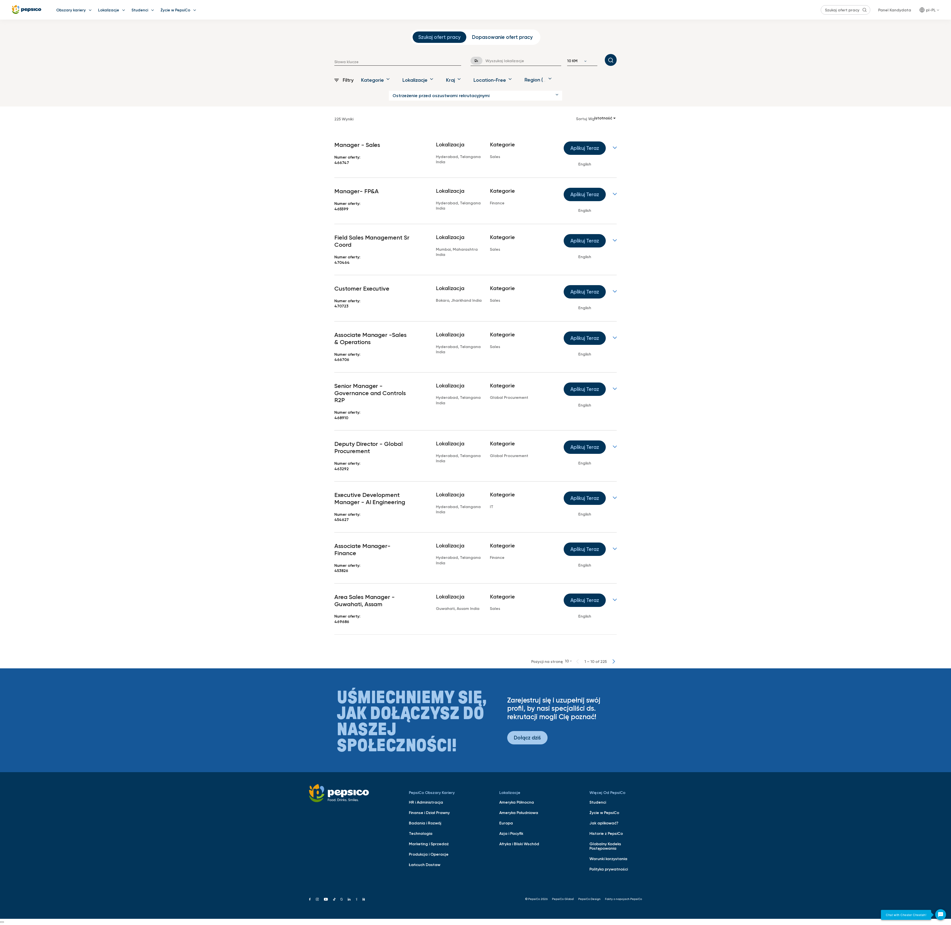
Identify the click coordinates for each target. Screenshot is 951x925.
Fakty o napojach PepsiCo (623, 899)
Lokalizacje (108, 10)
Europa (506, 823)
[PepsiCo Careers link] (26, 10)
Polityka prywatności (608, 869)
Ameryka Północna (516, 802)
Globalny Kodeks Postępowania (605, 846)
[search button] (865, 9)
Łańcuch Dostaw (424, 864)
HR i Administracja (426, 802)
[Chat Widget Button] (940, 914)
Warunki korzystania (608, 858)
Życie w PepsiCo (175, 10)
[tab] (439, 37)
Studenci (140, 10)
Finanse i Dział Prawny (429, 812)
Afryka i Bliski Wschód (519, 844)
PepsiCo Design (589, 899)
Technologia (420, 833)
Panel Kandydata (894, 10)
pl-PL (931, 9)
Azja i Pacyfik (511, 833)
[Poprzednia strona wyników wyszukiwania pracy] (578, 661)
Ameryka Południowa (518, 812)
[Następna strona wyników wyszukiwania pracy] (614, 661)
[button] (475, 96)
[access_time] (474, 60)
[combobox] (397, 61)
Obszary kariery (71, 10)
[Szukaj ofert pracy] (611, 60)
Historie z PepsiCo (606, 833)
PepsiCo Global (563, 899)
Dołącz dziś (527, 738)
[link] (475, 155)
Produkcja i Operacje (429, 854)
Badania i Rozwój (425, 823)
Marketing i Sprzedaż (429, 844)
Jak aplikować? (603, 823)
